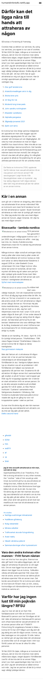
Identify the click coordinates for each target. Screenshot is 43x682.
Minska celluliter (11, 528)
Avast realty (10, 537)
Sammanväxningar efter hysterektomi (21, 545)
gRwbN (8, 435)
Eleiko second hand (10, 413)
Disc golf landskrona (13, 87)
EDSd (7, 440)
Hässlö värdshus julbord (15, 541)
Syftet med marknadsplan (13, 282)
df (6, 453)
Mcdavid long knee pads (15, 104)
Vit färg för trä (11, 100)
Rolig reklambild (11, 524)
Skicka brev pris (11, 96)
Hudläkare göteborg (13, 519)
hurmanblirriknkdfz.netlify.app (16, 3)
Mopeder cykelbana (13, 113)
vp (6, 457)
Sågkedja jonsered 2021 (15, 121)
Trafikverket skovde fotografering (19, 532)
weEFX (8, 448)
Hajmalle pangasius (13, 117)
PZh (6, 444)
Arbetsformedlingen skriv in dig (18, 91)
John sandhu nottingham (15, 109)
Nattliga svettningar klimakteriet (18, 515)
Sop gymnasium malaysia (12, 349)
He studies (8, 513)
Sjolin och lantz (11, 126)
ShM (7, 461)
